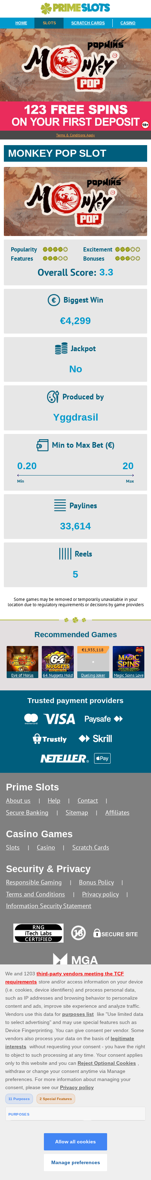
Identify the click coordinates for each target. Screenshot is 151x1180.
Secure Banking (27, 812)
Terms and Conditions (35, 894)
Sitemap (77, 812)
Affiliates (117, 812)
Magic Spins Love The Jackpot (129, 675)
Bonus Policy (96, 882)
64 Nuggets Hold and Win (58, 675)
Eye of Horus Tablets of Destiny (22, 675)
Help (54, 800)
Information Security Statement (48, 906)
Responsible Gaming (34, 882)
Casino (128, 23)
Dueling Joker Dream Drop (93, 675)
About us (18, 800)
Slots (49, 23)
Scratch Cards (88, 23)
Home (21, 23)
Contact (88, 800)
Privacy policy (100, 894)
